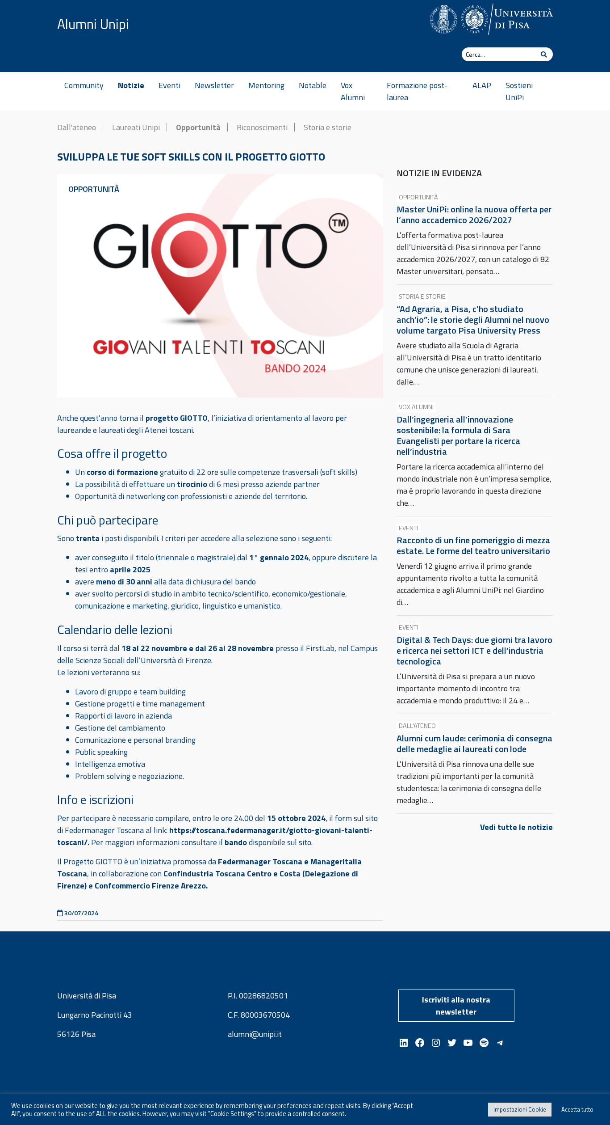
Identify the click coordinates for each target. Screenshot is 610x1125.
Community (84, 85)
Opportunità (198, 127)
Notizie (131, 85)
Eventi (169, 85)
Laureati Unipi (136, 127)
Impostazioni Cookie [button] (519, 1109)
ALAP (481, 85)
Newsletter (214, 85)
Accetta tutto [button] (577, 1109)
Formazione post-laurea (417, 91)
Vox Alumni (353, 91)
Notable (312, 85)
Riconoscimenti (262, 127)
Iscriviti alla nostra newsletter (456, 1006)
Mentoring (266, 85)
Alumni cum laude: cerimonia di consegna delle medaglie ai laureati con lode (474, 743)
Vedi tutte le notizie (516, 827)
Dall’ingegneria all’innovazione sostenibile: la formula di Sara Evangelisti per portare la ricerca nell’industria (458, 435)
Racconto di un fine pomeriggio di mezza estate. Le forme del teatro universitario (473, 545)
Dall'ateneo (76, 127)
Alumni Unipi (93, 24)
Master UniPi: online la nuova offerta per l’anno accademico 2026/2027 (474, 214)
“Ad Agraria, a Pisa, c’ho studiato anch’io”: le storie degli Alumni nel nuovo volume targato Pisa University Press (473, 319)
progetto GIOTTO (177, 418)
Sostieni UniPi (519, 91)
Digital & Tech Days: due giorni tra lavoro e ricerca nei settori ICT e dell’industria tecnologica (474, 650)
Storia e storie (327, 127)
